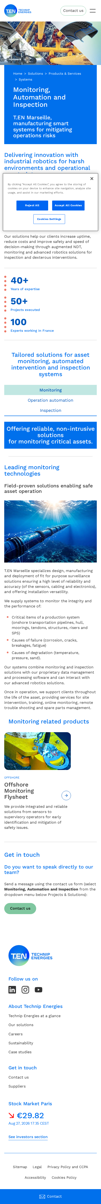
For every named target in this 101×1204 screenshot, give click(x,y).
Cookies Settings (49, 218)
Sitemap (20, 1167)
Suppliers (17, 1086)
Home (17, 73)
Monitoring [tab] (50, 389)
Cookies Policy (64, 1177)
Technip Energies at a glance (34, 1016)
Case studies (19, 1052)
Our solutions (20, 1025)
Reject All (32, 205)
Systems (25, 79)
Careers (15, 1034)
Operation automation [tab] (50, 400)
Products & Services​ (65, 73)
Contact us (73, 10)
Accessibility (35, 1177)
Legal (37, 1167)
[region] (51, 202)
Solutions (35, 73)
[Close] (92, 178)
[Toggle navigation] (93, 11)
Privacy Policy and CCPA (67, 1167)
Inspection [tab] (50, 410)
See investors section (28, 1137)
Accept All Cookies (68, 205)
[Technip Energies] (17, 10)
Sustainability (20, 1043)
